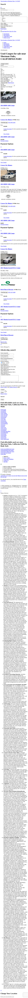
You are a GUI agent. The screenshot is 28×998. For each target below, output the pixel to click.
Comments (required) (5, 374)
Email (7, 362)
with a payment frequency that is (8, 372)
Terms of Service (13, 387)
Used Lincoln (4, 428)
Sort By (2, 84)
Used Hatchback (4, 450)
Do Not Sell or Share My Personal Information (14, 469)
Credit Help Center (7, 36)
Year (2, 69)
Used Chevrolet (4, 414)
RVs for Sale (3, 477)
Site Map (5, 461)
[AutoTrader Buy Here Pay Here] (8, 31)
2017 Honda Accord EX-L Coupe (10, 268)
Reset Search (3, 28)
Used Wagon (8, 452)
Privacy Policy (4, 387)
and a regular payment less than (8, 369)
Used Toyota (3, 437)
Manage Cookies (7, 471)
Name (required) (4, 353)
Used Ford (3, 418)
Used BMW (3, 410)
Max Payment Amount (6, 14)
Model (2, 24)
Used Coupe (11, 449)
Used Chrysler (4, 416)
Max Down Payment (5, 12)
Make (2, 23)
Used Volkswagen (5, 439)
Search (2, 65)
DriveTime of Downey (7, 289)
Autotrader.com (4, 475)
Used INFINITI (4, 423)
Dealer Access (6, 37)
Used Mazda (3, 430)
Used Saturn (3, 436)
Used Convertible (5, 449)
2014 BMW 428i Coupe (8, 105)
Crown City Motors (6, 119)
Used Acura (3, 409)
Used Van (3, 452)
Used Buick (3, 412)
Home (4, 42)
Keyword (3, 8)
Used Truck (11, 451)
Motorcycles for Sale (22, 475)
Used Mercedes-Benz (5, 431)
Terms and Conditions (8, 459)
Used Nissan (3, 434)
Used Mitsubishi (4, 432)
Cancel (2, 389)
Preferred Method (5, 361)
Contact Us (6, 460)
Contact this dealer (7, 129)
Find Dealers (6, 33)
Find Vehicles (6, 35)
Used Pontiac (4, 435)
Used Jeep (3, 425)
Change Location (4, 63)
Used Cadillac (4, 413)
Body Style (3, 26)
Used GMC (3, 419)
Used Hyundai (4, 422)
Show (2, 88)
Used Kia (3, 426)
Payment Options (4, 140)
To (2, 19)
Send (2, 392)
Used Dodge (3, 417)
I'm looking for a (4, 364)
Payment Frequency (5, 15)
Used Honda (3, 421)
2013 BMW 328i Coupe (8, 184)
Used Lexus (3, 427)
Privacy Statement (7, 468)
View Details (6, 134)
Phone (7, 358)
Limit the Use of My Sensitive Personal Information (15, 470)
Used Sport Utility (5, 451)
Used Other (3, 454)
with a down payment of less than (8, 366)
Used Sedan (11, 450)
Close (2, 399)
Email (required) (4, 355)
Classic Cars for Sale (12, 475)
